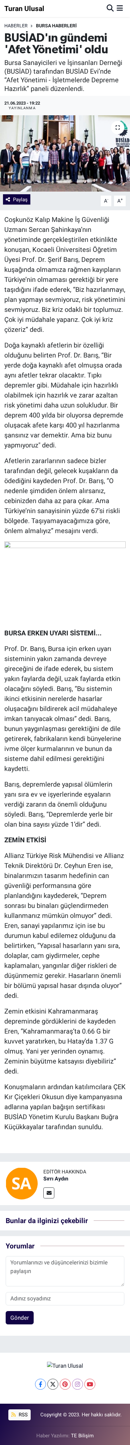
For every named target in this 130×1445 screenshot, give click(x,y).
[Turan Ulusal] (65, 1365)
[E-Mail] (48, 1192)
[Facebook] (40, 1384)
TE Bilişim (82, 1436)
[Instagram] (77, 1384)
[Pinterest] (65, 1384)
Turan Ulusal (24, 8)
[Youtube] (89, 1384)
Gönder (19, 1317)
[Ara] (110, 8)
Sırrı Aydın (55, 1178)
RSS (22, 1415)
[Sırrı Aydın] (22, 1182)
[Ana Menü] (120, 8)
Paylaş (20, 200)
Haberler (16, 25)
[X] (52, 1384)
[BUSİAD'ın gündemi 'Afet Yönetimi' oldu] (65, 153)
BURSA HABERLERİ (56, 25)
